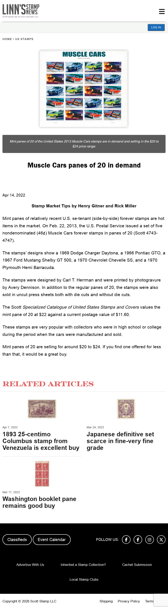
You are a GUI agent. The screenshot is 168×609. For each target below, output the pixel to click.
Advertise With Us (30, 565)
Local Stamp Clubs (84, 579)
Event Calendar (52, 539)
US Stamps (24, 39)
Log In (156, 27)
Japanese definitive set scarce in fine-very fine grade (120, 441)
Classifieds (17, 539)
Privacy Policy (129, 601)
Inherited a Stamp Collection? (83, 565)
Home (7, 39)
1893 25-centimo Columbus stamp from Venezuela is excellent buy (40, 441)
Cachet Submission (137, 565)
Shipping (106, 601)
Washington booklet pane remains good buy (39, 502)
